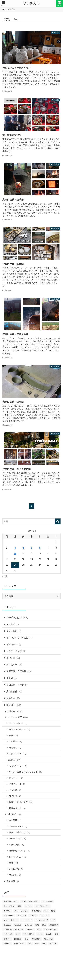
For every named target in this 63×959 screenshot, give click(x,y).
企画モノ (14, 760)
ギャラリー (13, 644)
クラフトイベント (19, 729)
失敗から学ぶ (17, 857)
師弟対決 (15, 796)
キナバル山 (13, 631)
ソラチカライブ (15, 651)
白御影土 (17, 939)
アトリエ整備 (47, 901)
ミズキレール (17, 784)
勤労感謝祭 (53, 925)
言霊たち (13, 698)
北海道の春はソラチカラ (13, 930)
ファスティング (41, 920)
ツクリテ (33, 915)
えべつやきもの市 (11, 901)
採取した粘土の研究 (20, 802)
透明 (30, 944)
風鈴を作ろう (17, 808)
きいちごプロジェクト (30, 901)
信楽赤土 (28, 925)
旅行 (17, 934)
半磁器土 (30, 930)
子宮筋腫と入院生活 (18, 671)
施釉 (13, 863)
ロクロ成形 (16, 844)
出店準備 (15, 741)
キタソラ (7, 911)
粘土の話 (15, 875)
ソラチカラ (31, 3)
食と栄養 (52, 944)
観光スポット (19, 944)
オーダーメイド (18, 826)
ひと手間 (15, 820)
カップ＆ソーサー (42, 906)
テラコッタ (44, 915)
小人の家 (15, 790)
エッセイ (12, 624)
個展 (13, 735)
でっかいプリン (18, 766)
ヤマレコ (13, 658)
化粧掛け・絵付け (19, 850)
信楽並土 (17, 925)
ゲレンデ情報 (49, 911)
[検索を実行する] (58, 521)
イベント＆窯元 (18, 717)
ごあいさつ (15, 711)
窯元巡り (15, 747)
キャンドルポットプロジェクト (25, 772)
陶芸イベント (17, 753)
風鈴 (44, 944)
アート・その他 (18, 723)
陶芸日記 (13, 705)
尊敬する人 (8, 934)
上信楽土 (7, 925)
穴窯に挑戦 (16, 869)
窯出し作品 (14, 691)
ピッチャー (16, 778)
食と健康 (12, 881)
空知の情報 (36, 939)
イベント (28, 906)
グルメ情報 (36, 911)
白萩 (26, 939)
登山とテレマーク (17, 684)
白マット (7, 939)
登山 (56, 934)
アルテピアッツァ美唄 (12, 906)
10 (15, 553)
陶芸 (37, 944)
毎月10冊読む (28, 934)
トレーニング (17, 838)
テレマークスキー (11, 920)
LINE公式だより (17, 617)
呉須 (39, 930)
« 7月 (5, 576)
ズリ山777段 (9, 915)
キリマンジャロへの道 (19, 637)
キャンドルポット (21, 911)
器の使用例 (14, 664)
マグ (53, 920)
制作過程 (14, 814)
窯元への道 (48, 939)
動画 (44, 925)
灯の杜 (40, 934)
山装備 (11, 678)
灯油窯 (48, 934)
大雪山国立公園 (50, 930)
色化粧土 (7, 944)
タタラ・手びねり (19, 832)
